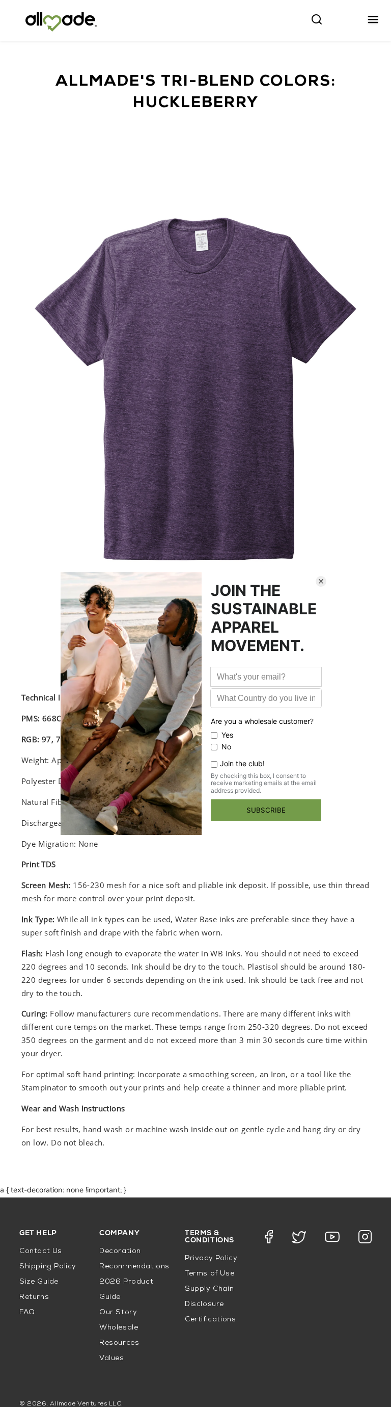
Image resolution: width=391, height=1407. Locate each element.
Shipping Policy (47, 1266)
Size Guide (39, 1282)
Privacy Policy (211, 1258)
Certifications (210, 1319)
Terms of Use (209, 1274)
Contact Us (40, 1251)
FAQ (27, 1312)
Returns (34, 1297)
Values (111, 1358)
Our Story (118, 1312)
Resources (119, 1343)
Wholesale (118, 1328)
